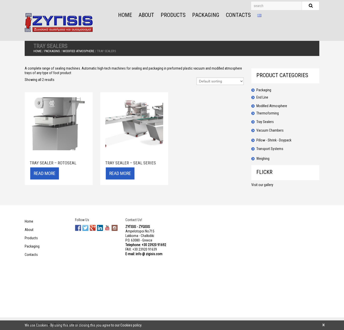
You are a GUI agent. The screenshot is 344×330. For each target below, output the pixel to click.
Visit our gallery (262, 185)
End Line (262, 97)
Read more (44, 173)
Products (173, 15)
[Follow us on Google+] (93, 228)
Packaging (205, 15)
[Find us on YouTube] (107, 228)
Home (125, 15)
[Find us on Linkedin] (100, 228)
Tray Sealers (265, 122)
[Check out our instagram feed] (115, 228)
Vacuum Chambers (270, 130)
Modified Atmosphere (78, 51)
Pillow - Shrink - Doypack (273, 140)
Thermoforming (267, 113)
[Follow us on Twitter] (85, 228)
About (146, 15)
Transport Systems (269, 149)
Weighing (262, 159)
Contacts (238, 15)
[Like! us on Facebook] (78, 228)
